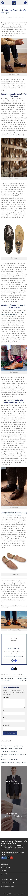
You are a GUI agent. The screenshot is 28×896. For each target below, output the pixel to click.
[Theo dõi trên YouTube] (11, 857)
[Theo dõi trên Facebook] (2, 857)
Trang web (6, 725)
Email (4, 718)
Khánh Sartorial (20, 17)
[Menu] (2, 2)
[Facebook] (12, 660)
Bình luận (6, 697)
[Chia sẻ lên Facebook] (12, 668)
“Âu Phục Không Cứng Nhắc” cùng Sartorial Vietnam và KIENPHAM (12, 747)
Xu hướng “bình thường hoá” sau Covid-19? (13, 755)
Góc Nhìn (3, 8)
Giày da (23, 674)
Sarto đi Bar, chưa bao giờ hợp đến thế (13, 763)
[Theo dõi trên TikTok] (8, 857)
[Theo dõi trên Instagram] (5, 857)
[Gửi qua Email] (15, 668)
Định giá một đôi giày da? (9, 751)
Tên (4, 710)
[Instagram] (15, 660)
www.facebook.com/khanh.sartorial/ (13, 656)
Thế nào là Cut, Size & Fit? (9, 759)
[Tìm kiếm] (25, 2)
